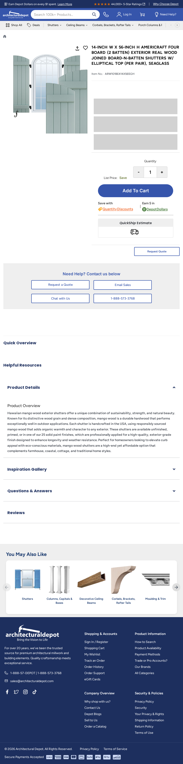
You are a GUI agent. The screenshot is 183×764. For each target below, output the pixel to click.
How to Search (145, 642)
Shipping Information (149, 720)
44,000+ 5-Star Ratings (126, 4)
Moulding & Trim (155, 598)
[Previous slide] (7, 587)
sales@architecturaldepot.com (32, 681)
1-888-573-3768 (123, 298)
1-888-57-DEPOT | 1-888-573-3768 (36, 673)
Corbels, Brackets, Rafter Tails (111, 25)
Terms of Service (115, 749)
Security (141, 708)
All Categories (144, 673)
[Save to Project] (85, 48)
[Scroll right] (177, 25)
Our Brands (143, 667)
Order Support (94, 673)
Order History (94, 667)
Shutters (53, 25)
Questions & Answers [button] (29, 491)
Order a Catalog (95, 726)
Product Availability (148, 648)
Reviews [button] (16, 512)
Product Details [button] (23, 387)
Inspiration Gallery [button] (27, 469)
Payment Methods (147, 654)
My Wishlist (92, 654)
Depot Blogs (93, 714)
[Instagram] (25, 692)
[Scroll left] (170, 25)
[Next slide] (176, 587)
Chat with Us (60, 298)
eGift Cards (92, 679)
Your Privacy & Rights (149, 714)
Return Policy (144, 726)
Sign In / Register (96, 642)
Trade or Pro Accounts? (151, 661)
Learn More (65, 4)
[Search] (94, 14)
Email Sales (123, 285)
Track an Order (94, 661)
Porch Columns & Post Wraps (157, 25)
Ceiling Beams (75, 25)
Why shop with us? (97, 701)
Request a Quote (60, 285)
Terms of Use (144, 733)
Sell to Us (91, 720)
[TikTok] (34, 692)
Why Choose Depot (166, 4)
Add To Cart (136, 190)
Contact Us (92, 708)
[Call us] (106, 14)
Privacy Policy (144, 701)
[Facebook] (7, 692)
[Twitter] (16, 692)
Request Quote (156, 251)
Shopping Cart (94, 648)
